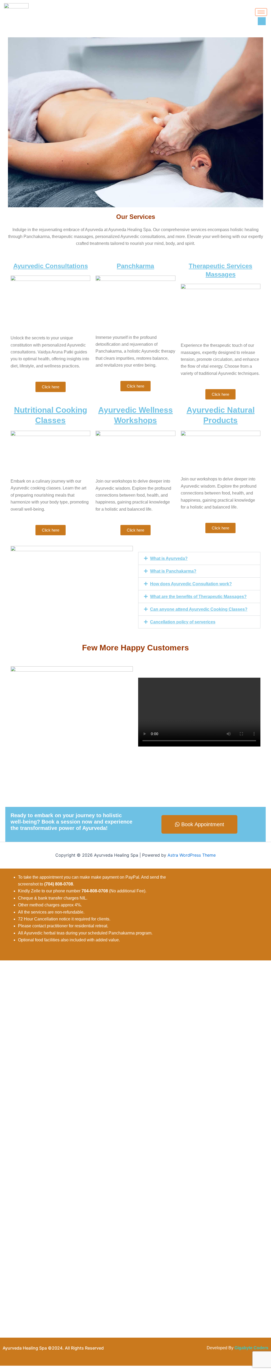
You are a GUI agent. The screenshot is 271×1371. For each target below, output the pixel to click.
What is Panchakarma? (173, 571)
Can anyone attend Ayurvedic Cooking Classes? (198, 609)
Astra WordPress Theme (192, 855)
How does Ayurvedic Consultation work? (191, 584)
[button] (199, 558)
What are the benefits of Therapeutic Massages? (198, 596)
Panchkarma (135, 265)
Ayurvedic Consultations (50, 265)
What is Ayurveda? (169, 558)
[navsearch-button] (262, 21)
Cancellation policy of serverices (182, 622)
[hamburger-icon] (261, 12)
